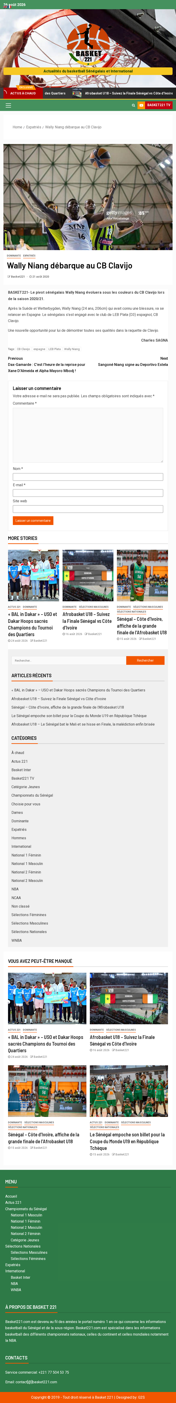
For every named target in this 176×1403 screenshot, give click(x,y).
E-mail (19, 485)
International (21, 846)
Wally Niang (72, 349)
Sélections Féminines (28, 915)
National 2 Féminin (26, 872)
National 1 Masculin (27, 864)
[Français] (10, 6)
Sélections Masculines (94, 607)
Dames (17, 812)
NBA (15, 889)
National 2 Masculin (27, 880)
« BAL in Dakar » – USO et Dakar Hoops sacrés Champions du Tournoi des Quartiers (78, 690)
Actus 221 (14, 607)
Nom (18, 469)
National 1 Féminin (26, 855)
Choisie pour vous (25, 804)
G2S (141, 1397)
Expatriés (29, 255)
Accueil (11, 1196)
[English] (5, 6)
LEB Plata (55, 349)
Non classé (20, 906)
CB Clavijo (23, 349)
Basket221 (18, 276)
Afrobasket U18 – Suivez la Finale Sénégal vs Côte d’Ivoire (100, 93)
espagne (39, 349)
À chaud (17, 753)
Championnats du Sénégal (32, 795)
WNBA (16, 940)
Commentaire (25, 403)
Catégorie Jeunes (25, 787)
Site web (20, 501)
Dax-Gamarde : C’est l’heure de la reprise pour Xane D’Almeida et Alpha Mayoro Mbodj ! (46, 364)
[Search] (133, 105)
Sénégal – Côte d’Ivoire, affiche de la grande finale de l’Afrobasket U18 (142, 625)
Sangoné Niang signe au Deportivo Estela (133, 361)
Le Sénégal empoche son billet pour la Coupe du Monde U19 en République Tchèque (79, 716)
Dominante (14, 255)
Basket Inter (21, 770)
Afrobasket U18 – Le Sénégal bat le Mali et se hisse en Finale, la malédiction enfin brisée (83, 724)
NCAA (16, 898)
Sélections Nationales (131, 611)
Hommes (18, 838)
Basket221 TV (22, 778)
